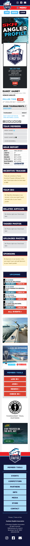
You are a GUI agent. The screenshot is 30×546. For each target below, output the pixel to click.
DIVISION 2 (15, 78)
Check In (14, 394)
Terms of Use (18, 517)
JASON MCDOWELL (10, 141)
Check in (21, 284)
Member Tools (15, 467)
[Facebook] (13, 539)
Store (15, 503)
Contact (15, 508)
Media (15, 498)
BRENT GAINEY (8, 130)
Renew (14, 12)
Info (10, 284)
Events (15, 476)
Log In (14, 379)
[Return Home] (7, 5)
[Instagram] (6, 539)
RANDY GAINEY (8, 137)
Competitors (15, 481)
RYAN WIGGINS (8, 134)
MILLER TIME (15, 68)
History (7, 108)
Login (22, 12)
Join (7, 12)
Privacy (10, 517)
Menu (23, 7)
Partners (15, 487)
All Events (14, 311)
